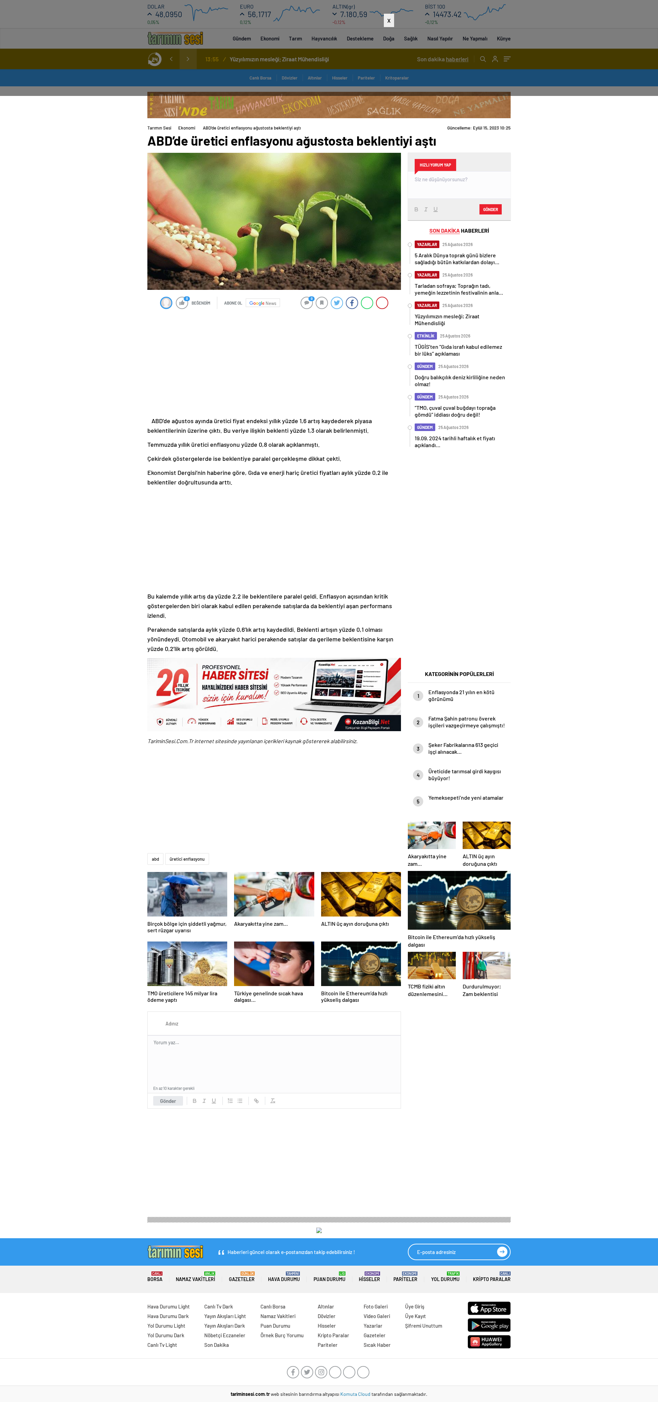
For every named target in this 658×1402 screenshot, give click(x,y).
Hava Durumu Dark (168, 1316)
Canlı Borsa (272, 1306)
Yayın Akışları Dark (224, 1326)
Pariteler (405, 1276)
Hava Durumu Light (168, 1306)
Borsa (154, 1276)
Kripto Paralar (492, 1276)
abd (155, 859)
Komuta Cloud (355, 1394)
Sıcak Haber (377, 1345)
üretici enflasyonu (187, 859)
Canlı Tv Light (162, 1345)
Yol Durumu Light (166, 1326)
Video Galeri (377, 1316)
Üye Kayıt (415, 1316)
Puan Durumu (329, 1276)
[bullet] (240, 1101)
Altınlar (326, 1306)
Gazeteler (242, 1276)
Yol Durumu (445, 1276)
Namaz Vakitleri (195, 1276)
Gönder (168, 1101)
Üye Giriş (414, 1306)
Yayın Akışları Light (225, 1316)
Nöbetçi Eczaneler (224, 1335)
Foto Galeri (376, 1306)
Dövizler (327, 1316)
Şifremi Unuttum (423, 1326)
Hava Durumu (284, 1276)
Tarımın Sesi (159, 128)
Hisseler (369, 1276)
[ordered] (230, 1101)
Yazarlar (373, 1326)
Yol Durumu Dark (165, 1335)
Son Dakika (216, 1345)
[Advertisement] (329, 61)
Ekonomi (186, 128)
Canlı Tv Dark (218, 1306)
